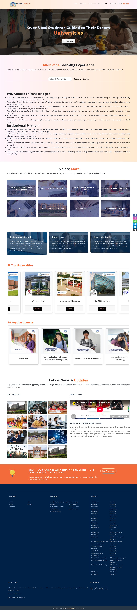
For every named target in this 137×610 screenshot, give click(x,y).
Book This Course (108, 471)
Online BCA (113, 523)
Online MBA (94, 506)
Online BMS (113, 527)
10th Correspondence (116, 530)
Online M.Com (113, 509)
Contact (29, 504)
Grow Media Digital (68, 608)
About (11, 504)
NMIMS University (73, 506)
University (92, 4)
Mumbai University (55, 511)
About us (83, 4)
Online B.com (95, 502)
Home (76, 4)
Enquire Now (68, 41)
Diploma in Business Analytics (118, 558)
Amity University (73, 502)
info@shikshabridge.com (18, 597)
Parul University (72, 509)
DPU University (72, 504)
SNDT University (54, 509)
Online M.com (95, 532)
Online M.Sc (94, 516)
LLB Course (113, 574)
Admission (12, 506)
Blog (106, 4)
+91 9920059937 (16, 594)
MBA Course (94, 574)
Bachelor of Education (116, 532)
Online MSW (113, 553)
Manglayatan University (56, 506)
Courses (100, 4)
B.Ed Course (94, 572)
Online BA (112, 502)
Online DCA (94, 534)
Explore (18, 309)
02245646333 (124, 4)
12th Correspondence (97, 546)
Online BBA (113, 504)
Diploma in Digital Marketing (99, 565)
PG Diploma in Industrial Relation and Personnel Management (116, 567)
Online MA (94, 513)
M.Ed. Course (113, 572)
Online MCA (94, 509)
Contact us (114, 4)
